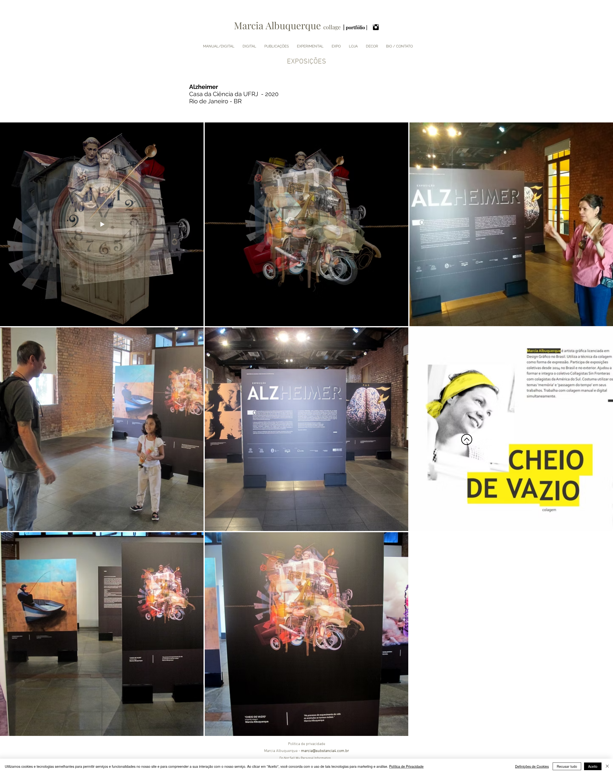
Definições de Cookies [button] (532, 766)
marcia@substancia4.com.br (325, 751)
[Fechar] (607, 766)
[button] (336, 46)
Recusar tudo (567, 766)
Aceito (592, 766)
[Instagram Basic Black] (376, 27)
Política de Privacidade (406, 766)
